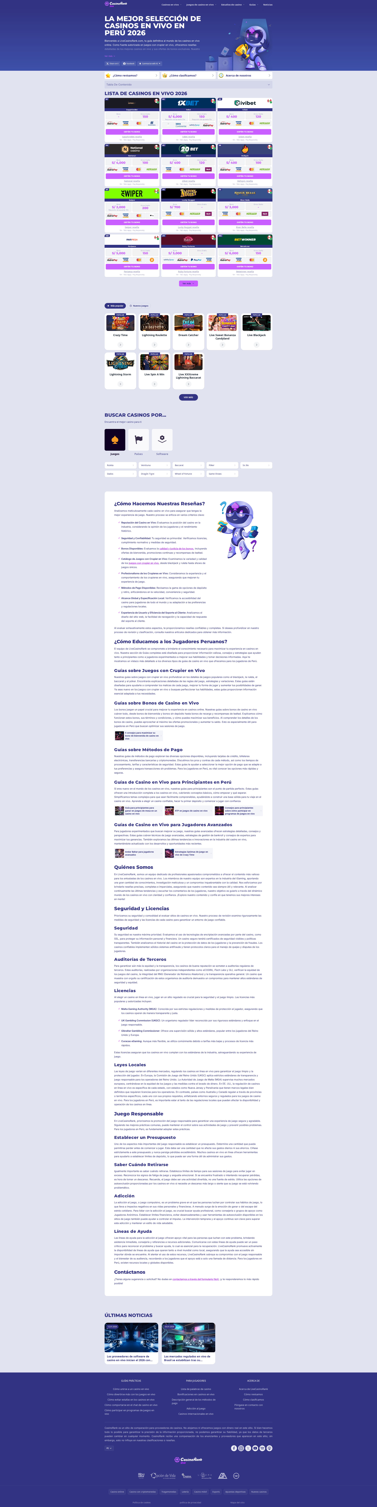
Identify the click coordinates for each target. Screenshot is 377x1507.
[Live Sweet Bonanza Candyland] (222, 331)
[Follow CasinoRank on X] (248, 1448)
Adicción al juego (196, 1408)
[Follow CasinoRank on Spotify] (262, 1448)
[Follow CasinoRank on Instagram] (241, 1448)
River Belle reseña (245, 227)
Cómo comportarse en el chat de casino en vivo (131, 1405)
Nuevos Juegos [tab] (140, 305)
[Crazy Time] (120, 331)
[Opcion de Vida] (163, 1476)
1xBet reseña (188, 136)
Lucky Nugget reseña (188, 227)
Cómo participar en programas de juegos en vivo (129, 1412)
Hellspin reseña (245, 181)
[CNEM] (186, 1476)
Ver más (187, 283)
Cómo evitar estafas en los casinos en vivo (131, 1399)
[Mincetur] (141, 1476)
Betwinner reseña (245, 271)
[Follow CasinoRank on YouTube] (255, 1448)
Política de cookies (142, 1502)
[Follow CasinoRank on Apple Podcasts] (269, 1448)
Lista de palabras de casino (196, 1389)
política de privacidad (190, 1502)
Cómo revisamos (253, 1394)
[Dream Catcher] (188, 331)
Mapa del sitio (237, 1502)
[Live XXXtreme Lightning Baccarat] (188, 370)
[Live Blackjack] (256, 331)
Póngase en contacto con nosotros (248, 1406)
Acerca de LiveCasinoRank (253, 1389)
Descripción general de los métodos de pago (194, 1401)
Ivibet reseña (245, 136)
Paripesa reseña (132, 271)
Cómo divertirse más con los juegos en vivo (131, 1394)
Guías (252, 4)
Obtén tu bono (132, 132)
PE (108, 1448)
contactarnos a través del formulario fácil (195, 1279)
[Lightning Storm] (120, 370)
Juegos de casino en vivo (200, 4)
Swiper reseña (132, 227)
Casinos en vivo (170, 4)
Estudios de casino (231, 4)
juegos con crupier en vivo (144, 563)
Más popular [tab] (117, 305)
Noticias (267, 4)
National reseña (132, 181)
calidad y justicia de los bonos (176, 548)
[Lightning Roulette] (154, 331)
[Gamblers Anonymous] (222, 1476)
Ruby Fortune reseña (188, 271)
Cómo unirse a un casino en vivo (131, 1389)
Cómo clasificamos (253, 1399)
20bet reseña (188, 181)
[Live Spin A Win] (154, 370)
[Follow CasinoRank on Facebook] (234, 1448)
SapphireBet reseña (132, 136)
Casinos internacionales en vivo (195, 1413)
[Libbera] (205, 1476)
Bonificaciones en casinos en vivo (195, 1394)
